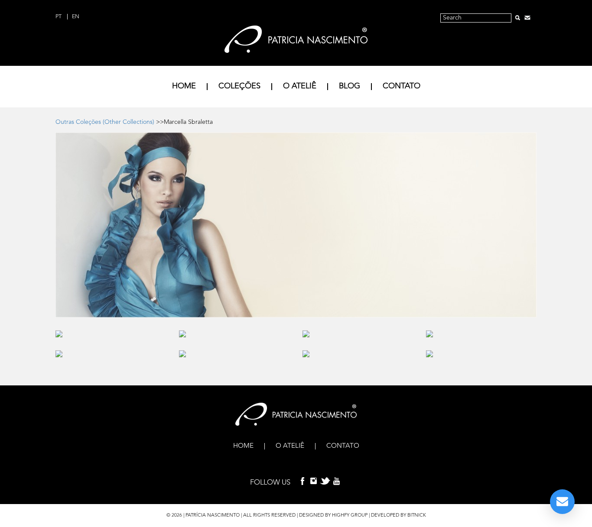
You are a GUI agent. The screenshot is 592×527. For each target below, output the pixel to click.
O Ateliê (299, 86)
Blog (349, 86)
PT (59, 16)
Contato (401, 86)
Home (184, 86)
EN (75, 16)
